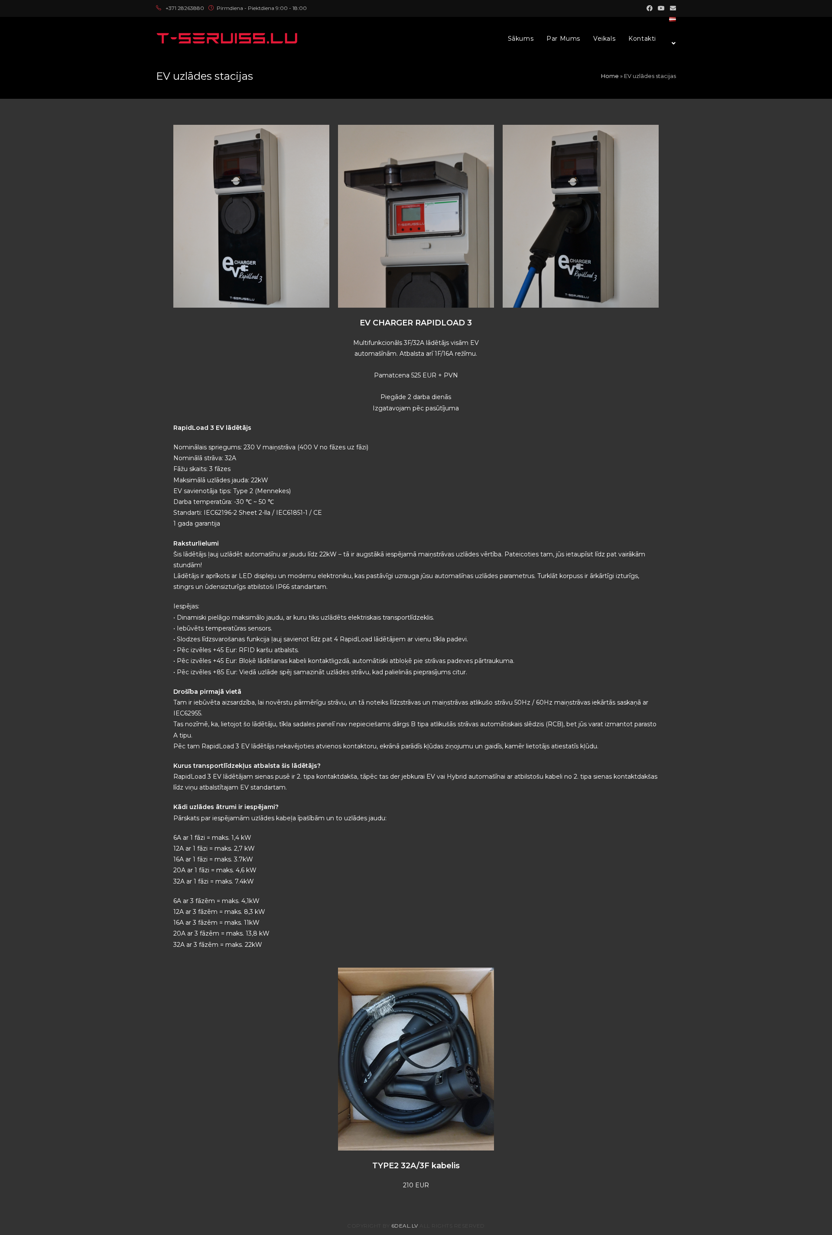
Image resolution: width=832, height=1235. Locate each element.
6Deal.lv (404, 1225)
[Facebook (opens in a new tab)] (649, 8)
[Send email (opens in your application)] (671, 8)
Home (610, 75)
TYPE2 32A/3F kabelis (416, 1165)
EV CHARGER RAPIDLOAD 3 (416, 323)
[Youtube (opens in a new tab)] (661, 8)
